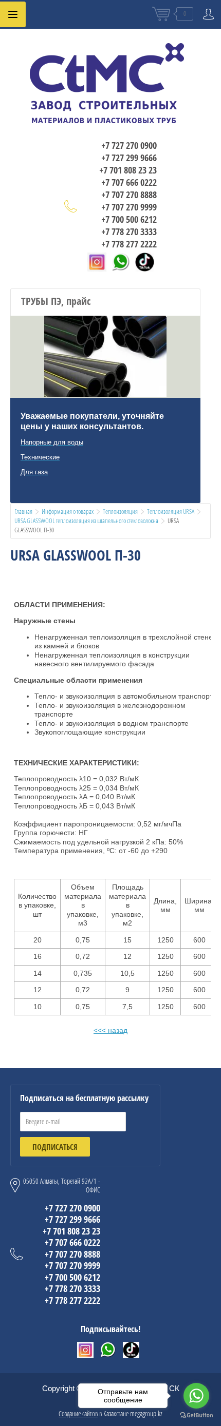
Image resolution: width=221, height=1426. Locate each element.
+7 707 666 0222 (129, 182)
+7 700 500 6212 (129, 219)
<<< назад (110, 1030)
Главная (23, 511)
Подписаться (55, 1147)
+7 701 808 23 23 (128, 170)
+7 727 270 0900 (129, 145)
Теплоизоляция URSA (170, 511)
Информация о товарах (68, 511)
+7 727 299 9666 (129, 157)
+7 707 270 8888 (129, 194)
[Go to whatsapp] (196, 1396)
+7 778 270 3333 (129, 231)
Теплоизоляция (120, 511)
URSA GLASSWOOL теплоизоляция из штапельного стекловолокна (86, 520)
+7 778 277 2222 (129, 244)
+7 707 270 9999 (129, 207)
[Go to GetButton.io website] (196, 1415)
